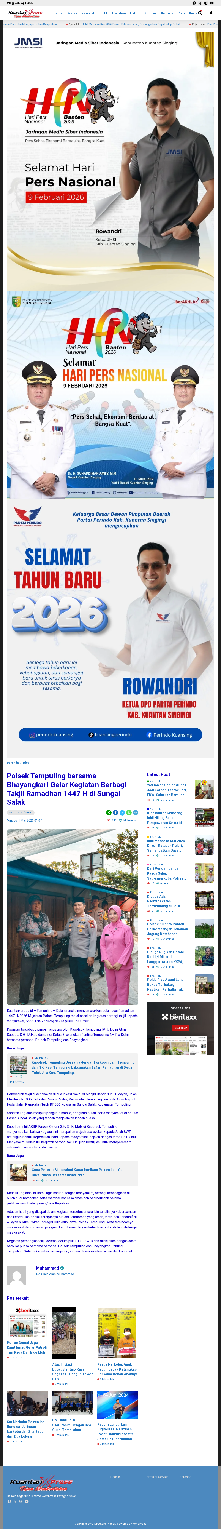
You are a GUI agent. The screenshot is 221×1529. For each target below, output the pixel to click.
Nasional (87, 13)
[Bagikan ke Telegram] (135, 812)
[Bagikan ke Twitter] (122, 812)
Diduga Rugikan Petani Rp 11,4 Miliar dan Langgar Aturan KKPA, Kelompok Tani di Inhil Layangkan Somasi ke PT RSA (167, 957)
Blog (26, 762)
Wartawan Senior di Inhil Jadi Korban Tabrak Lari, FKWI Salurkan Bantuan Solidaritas (167, 790)
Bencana (167, 13)
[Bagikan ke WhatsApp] (129, 812)
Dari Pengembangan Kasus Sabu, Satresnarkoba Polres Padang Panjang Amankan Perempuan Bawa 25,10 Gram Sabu (165, 874)
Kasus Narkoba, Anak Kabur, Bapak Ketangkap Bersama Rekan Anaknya (117, 1369)
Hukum (135, 13)
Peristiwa (119, 13)
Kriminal (151, 13)
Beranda (13, 762)
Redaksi (115, 1477)
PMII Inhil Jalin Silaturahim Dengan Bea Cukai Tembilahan (71, 1425)
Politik (103, 13)
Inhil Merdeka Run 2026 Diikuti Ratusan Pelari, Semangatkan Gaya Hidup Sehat (86, 24)
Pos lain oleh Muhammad (55, 1274)
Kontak (194, 13)
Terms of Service (156, 1477)
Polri (181, 13)
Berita (58, 13)
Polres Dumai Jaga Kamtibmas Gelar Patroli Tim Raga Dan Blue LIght (27, 1348)
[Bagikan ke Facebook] (115, 812)
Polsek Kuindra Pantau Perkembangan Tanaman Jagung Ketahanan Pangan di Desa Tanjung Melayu (167, 929)
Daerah (72, 13)
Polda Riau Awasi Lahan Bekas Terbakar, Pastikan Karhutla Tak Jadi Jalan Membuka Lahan (166, 985)
